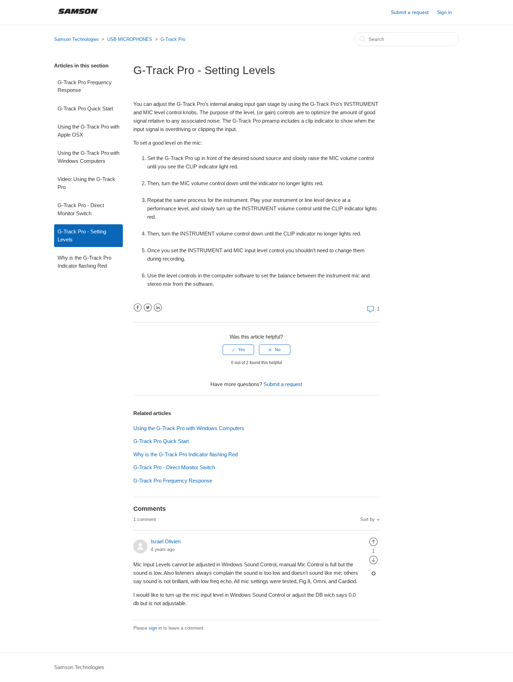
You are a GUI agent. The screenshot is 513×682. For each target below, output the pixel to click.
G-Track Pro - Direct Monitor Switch (81, 209)
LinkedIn (158, 307)
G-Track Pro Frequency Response (85, 86)
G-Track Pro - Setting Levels (82, 235)
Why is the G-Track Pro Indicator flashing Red (84, 262)
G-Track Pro (173, 39)
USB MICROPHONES (129, 39)
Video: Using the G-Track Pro (86, 183)
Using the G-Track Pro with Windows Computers (88, 157)
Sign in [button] (444, 12)
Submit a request (410, 12)
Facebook (137, 307)
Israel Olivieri (165, 541)
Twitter (147, 307)
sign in (155, 628)
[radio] (238, 349)
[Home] (78, 16)
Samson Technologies (76, 39)
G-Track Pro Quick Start (85, 108)
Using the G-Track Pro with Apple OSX (88, 131)
